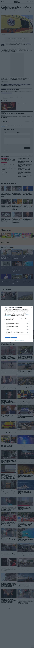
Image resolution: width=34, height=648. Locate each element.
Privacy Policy (22, 340)
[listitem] (17, 321)
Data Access (17, 340)
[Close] (31, 307)
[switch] (27, 323)
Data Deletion (12, 340)
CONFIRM (11, 337)
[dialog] (17, 324)
